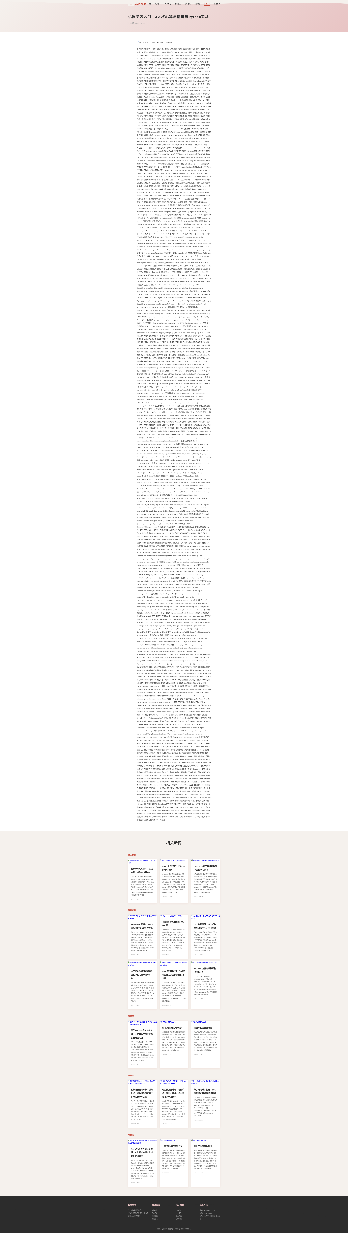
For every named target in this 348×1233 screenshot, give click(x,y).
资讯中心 (207, 4)
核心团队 (179, 1213)
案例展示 (188, 4)
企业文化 (179, 1216)
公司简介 (179, 1210)
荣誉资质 (179, 1219)
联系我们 (217, 4)
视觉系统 (178, 4)
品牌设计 (158, 4)
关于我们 (197, 4)
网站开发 (168, 4)
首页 (150, 4)
